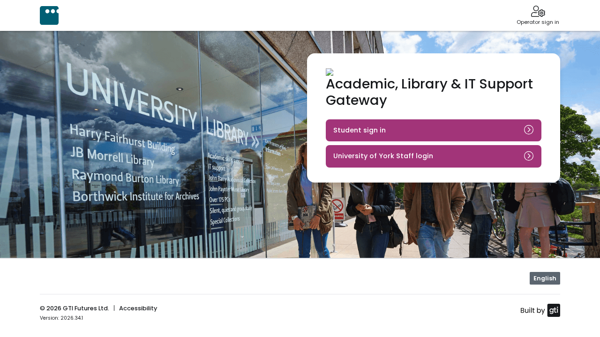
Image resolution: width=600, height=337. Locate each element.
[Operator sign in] (538, 12)
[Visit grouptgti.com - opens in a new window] (540, 310)
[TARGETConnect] (49, 15)
